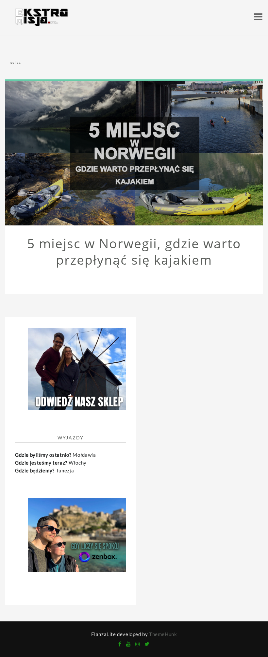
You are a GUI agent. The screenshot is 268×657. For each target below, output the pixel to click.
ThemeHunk (163, 634)
